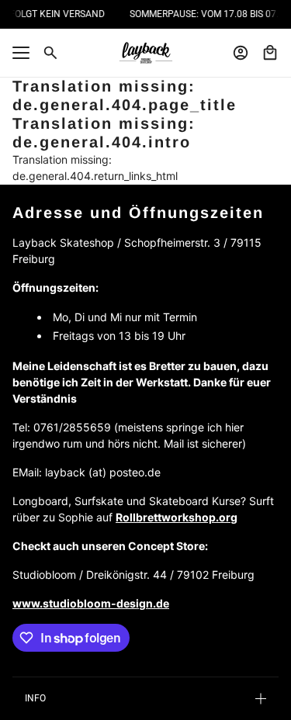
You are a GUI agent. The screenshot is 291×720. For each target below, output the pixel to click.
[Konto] (240, 52)
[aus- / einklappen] (20, 53)
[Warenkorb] (270, 52)
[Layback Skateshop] (146, 52)
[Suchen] (50, 52)
